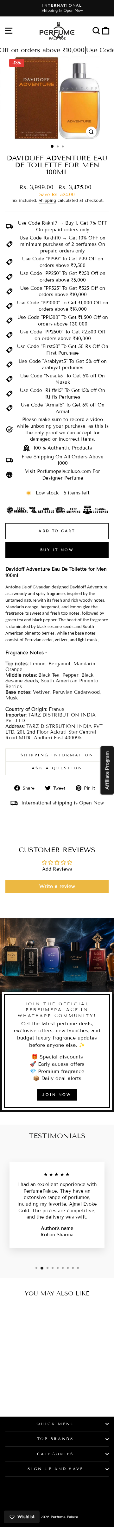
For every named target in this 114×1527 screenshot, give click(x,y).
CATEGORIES (55, 1453)
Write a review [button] (57, 886)
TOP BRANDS (55, 1438)
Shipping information (57, 755)
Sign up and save (56, 1468)
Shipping (47, 200)
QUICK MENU (55, 1423)
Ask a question (57, 768)
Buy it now (57, 550)
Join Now (56, 1094)
